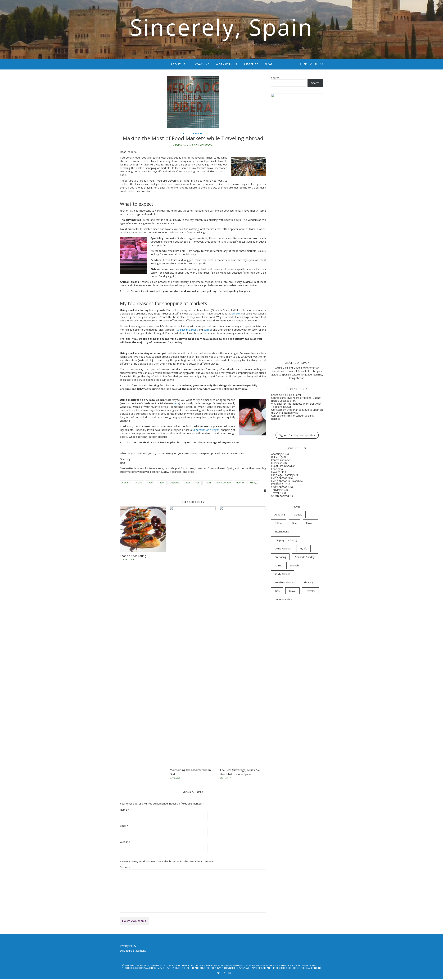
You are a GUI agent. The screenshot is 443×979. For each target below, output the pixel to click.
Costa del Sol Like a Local (286, 394)
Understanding (283, 599)
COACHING (202, 64)
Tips (197, 482)
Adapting (276, 454)
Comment (126, 867)
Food (187, 133)
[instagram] (311, 64)
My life (303, 548)
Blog (268, 64)
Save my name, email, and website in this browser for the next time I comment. (167, 861)
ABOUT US (178, 64)
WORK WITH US (226, 64)
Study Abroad (279, 486)
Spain (187, 482)
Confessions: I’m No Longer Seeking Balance (292, 417)
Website (125, 841)
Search (275, 78)
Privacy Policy (128, 945)
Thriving (276, 489)
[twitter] (305, 64)
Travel (198, 133)
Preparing (277, 484)
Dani (294, 523)
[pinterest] (316, 64)
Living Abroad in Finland (285, 481)
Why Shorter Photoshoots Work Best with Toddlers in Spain (296, 405)
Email (124, 825)
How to (275, 472)
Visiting (253, 482)
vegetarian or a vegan (206, 429)
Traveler (240, 482)
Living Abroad (279, 477)
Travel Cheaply (223, 482)
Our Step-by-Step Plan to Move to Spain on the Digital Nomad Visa (297, 411)
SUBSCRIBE (250, 64)
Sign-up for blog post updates (297, 435)
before (236, 313)
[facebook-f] (301, 64)
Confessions (278, 460)
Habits (161, 482)
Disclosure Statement (133, 950)
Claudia (126, 482)
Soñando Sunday (305, 557)
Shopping (174, 482)
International (282, 531)
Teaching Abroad (284, 582)
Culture (138, 482)
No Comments (204, 144)
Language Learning (282, 475)
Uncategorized (280, 495)
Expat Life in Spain (282, 465)
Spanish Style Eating (133, 556)
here (176, 403)
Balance (275, 457)
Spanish (294, 565)
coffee (207, 329)
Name (124, 809)
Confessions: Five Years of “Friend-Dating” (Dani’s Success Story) (296, 399)
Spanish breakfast (187, 329)
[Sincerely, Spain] (221, 29)
